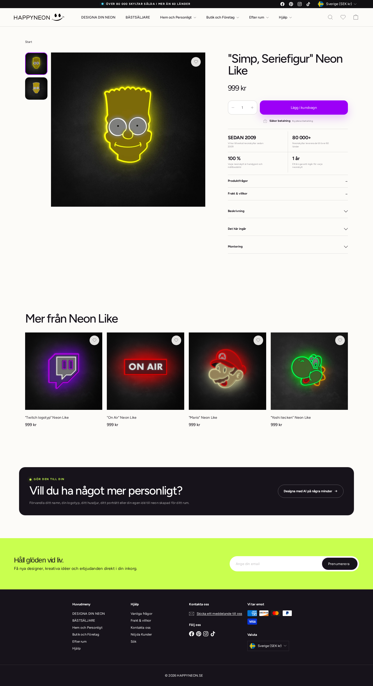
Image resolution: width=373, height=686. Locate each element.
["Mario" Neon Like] (227, 382)
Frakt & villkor (141, 620)
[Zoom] (128, 129)
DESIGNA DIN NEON (98, 17)
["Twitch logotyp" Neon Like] (64, 382)
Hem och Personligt (176, 17)
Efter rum (257, 17)
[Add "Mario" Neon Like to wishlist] (258, 340)
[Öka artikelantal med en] (252, 107)
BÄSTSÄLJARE (138, 17)
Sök (134, 641)
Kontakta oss (141, 627)
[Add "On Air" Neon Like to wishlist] (176, 340)
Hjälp (283, 17)
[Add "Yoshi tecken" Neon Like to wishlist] (340, 340)
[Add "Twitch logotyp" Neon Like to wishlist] (94, 340)
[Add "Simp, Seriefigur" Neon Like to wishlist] (196, 62)
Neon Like (93, 318)
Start (28, 42)
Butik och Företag (220, 17)
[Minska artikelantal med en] (233, 107)
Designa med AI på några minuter (308, 491)
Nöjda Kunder (141, 634)
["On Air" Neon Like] (145, 382)
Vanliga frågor (141, 613)
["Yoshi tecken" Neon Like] (309, 382)
